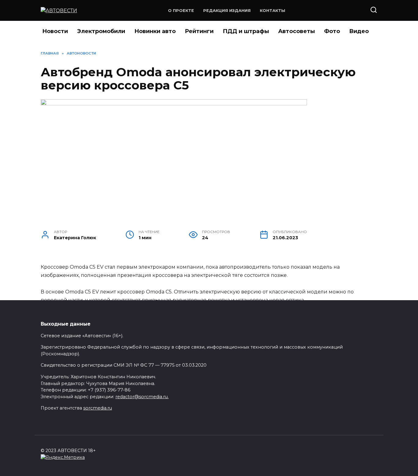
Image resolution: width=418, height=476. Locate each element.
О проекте (181, 10)
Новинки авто (155, 31)
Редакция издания (227, 10)
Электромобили (101, 31)
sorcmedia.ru (97, 408)
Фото (332, 31)
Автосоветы (296, 31)
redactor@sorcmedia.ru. (142, 396)
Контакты (272, 10)
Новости (55, 31)
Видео (359, 31)
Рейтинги (199, 31)
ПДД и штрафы (246, 31)
